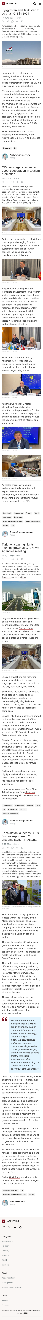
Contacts (5, 1305)
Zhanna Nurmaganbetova (21, 532)
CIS (15, 148)
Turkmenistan (26, 628)
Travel (37, 513)
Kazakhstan (18, 513)
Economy (5, 1251)
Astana (31, 1194)
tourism (5, 759)
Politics (5, 1246)
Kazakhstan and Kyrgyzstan (12, 521)
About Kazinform (8, 1278)
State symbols (7, 1283)
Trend (12, 37)
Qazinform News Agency (16, 203)
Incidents (5, 1265)
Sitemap (5, 1300)
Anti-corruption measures (12, 1287)
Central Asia (7, 513)
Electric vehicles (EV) (10, 1190)
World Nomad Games (33, 521)
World (4, 1260)
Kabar (23, 577)
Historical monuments (10, 814)
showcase (30, 792)
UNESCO (23, 810)
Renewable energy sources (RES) (14, 1194)
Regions (5, 525)
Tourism (28, 513)
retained (6, 1180)
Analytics (5, 1255)
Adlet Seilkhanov (17, 1201)
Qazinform (6, 873)
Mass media (7, 517)
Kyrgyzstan (7, 148)
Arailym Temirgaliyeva (20, 155)
